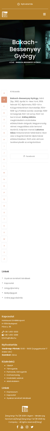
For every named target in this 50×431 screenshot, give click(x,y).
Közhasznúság (13, 375)
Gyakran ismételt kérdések (17, 278)
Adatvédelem (13, 381)
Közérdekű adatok (15, 378)
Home (11, 62)
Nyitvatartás (27, 4)
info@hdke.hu (10, 338)
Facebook (30, 156)
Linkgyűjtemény (11, 288)
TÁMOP (10, 365)
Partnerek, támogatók (17, 372)
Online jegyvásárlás (13, 298)
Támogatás (12, 368)
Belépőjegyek (10, 293)
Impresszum (12, 392)
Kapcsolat (9, 283)
